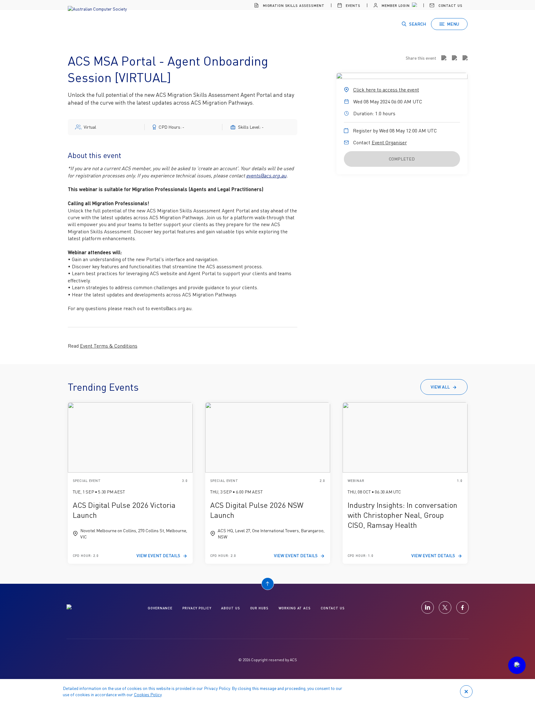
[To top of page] (267, 584)
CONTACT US (333, 608)
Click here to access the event (386, 90)
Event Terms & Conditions (108, 346)
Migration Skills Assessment (293, 5)
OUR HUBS (259, 608)
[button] (517, 665)
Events (352, 5)
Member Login (394, 5)
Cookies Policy (147, 694)
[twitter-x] (445, 607)
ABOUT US (230, 608)
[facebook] (462, 607)
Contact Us (450, 5)
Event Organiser (389, 142)
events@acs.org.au (266, 175)
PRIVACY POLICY (196, 608)
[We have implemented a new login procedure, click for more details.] (414, 5)
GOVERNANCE (160, 608)
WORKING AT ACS (295, 608)
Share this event (421, 58)
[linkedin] (427, 607)
